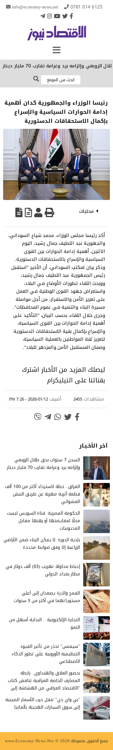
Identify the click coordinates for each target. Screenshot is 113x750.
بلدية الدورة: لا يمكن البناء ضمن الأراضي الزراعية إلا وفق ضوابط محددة (41, 544)
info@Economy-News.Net (35, 7)
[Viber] (37, 417)
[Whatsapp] (57, 417)
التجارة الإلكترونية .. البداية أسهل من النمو (44, 624)
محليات (86, 211)
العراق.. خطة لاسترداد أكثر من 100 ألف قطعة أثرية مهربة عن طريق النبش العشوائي (42, 494)
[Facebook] (71, 16)
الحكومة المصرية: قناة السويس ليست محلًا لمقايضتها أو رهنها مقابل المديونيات (43, 520)
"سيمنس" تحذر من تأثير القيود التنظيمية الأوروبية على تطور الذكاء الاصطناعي (46, 654)
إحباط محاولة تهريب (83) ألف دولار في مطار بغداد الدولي (43, 570)
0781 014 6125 (86, 7)
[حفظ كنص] (19, 212)
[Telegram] (42, 16)
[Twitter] (65, 16)
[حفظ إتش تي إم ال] (28, 212)
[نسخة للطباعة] (49, 212)
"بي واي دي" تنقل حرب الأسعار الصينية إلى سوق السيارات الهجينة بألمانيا (42, 703)
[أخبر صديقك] (38, 212)
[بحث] (36, 79)
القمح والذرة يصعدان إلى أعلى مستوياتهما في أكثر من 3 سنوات (47, 597)
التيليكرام (60, 380)
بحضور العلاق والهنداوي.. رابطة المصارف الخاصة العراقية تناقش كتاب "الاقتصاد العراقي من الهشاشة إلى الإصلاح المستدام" (44, 684)
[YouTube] (57, 16)
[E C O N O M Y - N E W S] (56, 36)
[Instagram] (49, 16)
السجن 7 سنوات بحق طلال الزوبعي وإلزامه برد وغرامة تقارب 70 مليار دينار (43, 464)
